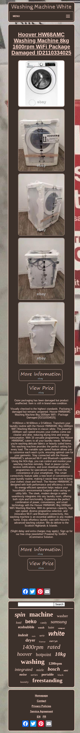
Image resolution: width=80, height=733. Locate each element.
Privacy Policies (41, 706)
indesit (23, 635)
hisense (42, 641)
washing (33, 661)
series (34, 674)
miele (40, 670)
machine (41, 614)
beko (31, 621)
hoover (24, 654)
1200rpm (55, 663)
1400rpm (32, 647)
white (56, 633)
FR (44, 716)
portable (48, 674)
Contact (41, 700)
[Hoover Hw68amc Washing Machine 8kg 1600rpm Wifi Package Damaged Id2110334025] (41, 83)
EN (38, 716)
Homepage (41, 695)
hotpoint (43, 654)
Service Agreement (41, 711)
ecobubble (26, 627)
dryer (30, 640)
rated (53, 646)
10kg (60, 654)
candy (43, 622)
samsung (59, 621)
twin (34, 636)
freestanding (47, 680)
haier (51, 627)
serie (41, 635)
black (60, 674)
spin (20, 614)
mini (66, 670)
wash (41, 627)
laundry (24, 681)
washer (62, 616)
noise (23, 674)
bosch (54, 669)
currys (53, 641)
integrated (23, 669)
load (18, 622)
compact (61, 628)
